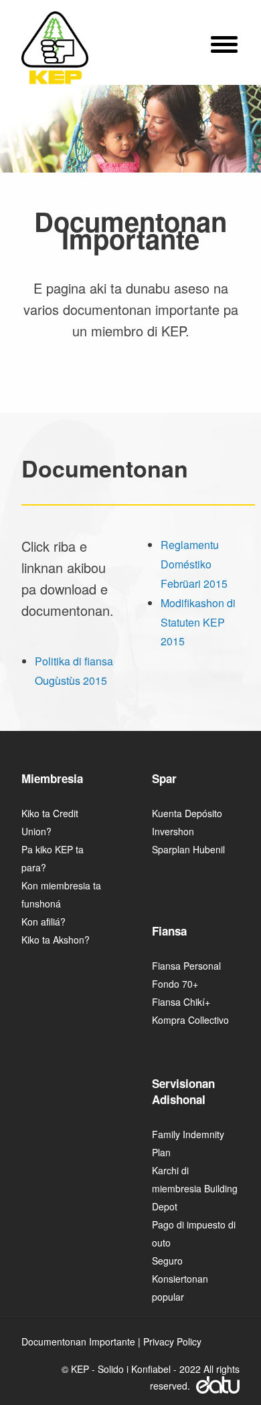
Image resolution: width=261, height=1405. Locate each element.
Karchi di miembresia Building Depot (195, 1188)
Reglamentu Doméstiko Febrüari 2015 (194, 564)
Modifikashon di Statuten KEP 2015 (198, 622)
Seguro (167, 1260)
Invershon (173, 831)
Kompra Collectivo (190, 1019)
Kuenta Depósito (187, 813)
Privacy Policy (172, 1341)
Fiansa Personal (186, 965)
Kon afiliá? (43, 921)
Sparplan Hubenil (188, 849)
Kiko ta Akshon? (55, 939)
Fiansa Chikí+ (181, 1001)
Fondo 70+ (175, 983)
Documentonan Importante (78, 1341)
